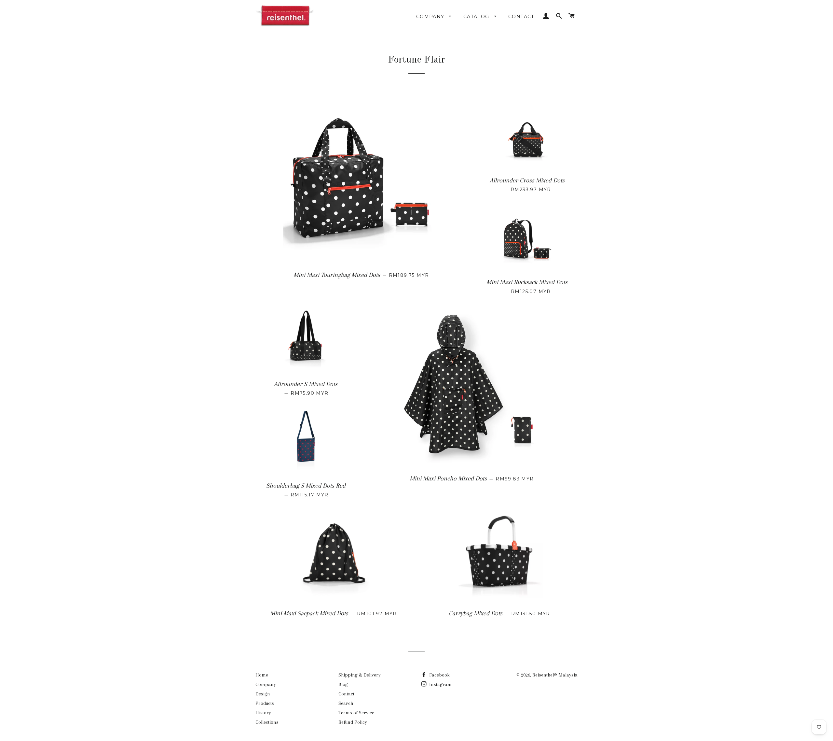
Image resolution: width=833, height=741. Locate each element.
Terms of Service (356, 713)
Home (261, 675)
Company (431, 17)
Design (262, 694)
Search (345, 703)
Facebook (439, 675)
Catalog (477, 17)
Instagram (440, 684)
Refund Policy (352, 722)
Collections (267, 722)
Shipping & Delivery (359, 675)
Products (264, 703)
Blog (343, 684)
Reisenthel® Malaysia (555, 675)
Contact (521, 17)
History (263, 713)
